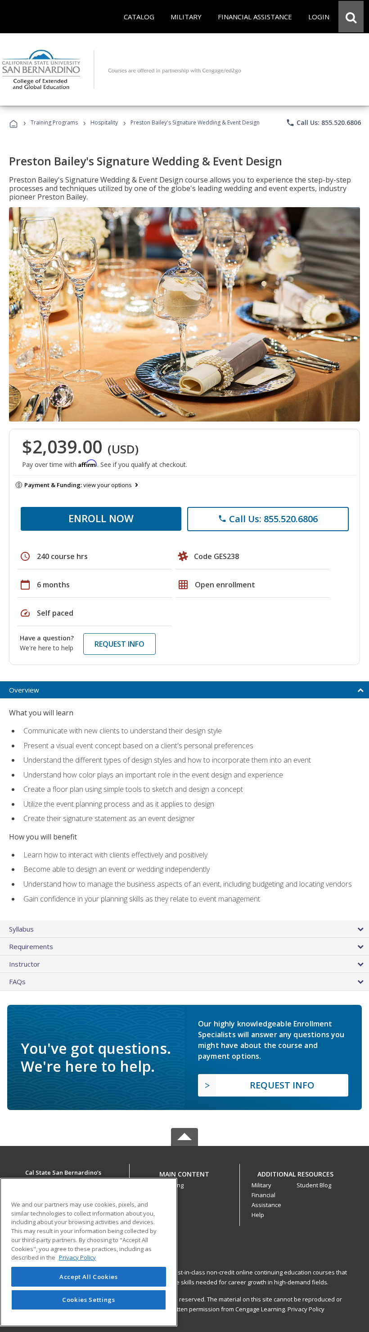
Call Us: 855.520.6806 (323, 122)
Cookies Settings (88, 1300)
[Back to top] (184, 1172)
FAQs (17, 981)
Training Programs (54, 122)
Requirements (31, 946)
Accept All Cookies (88, 1277)
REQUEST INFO (119, 644)
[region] (88, 1252)
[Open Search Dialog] (351, 16)
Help (258, 1215)
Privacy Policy (306, 1309)
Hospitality (104, 122)
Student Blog (314, 1185)
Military (261, 1185)
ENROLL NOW (101, 518)
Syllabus (21, 928)
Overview (24, 689)
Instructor (24, 963)
